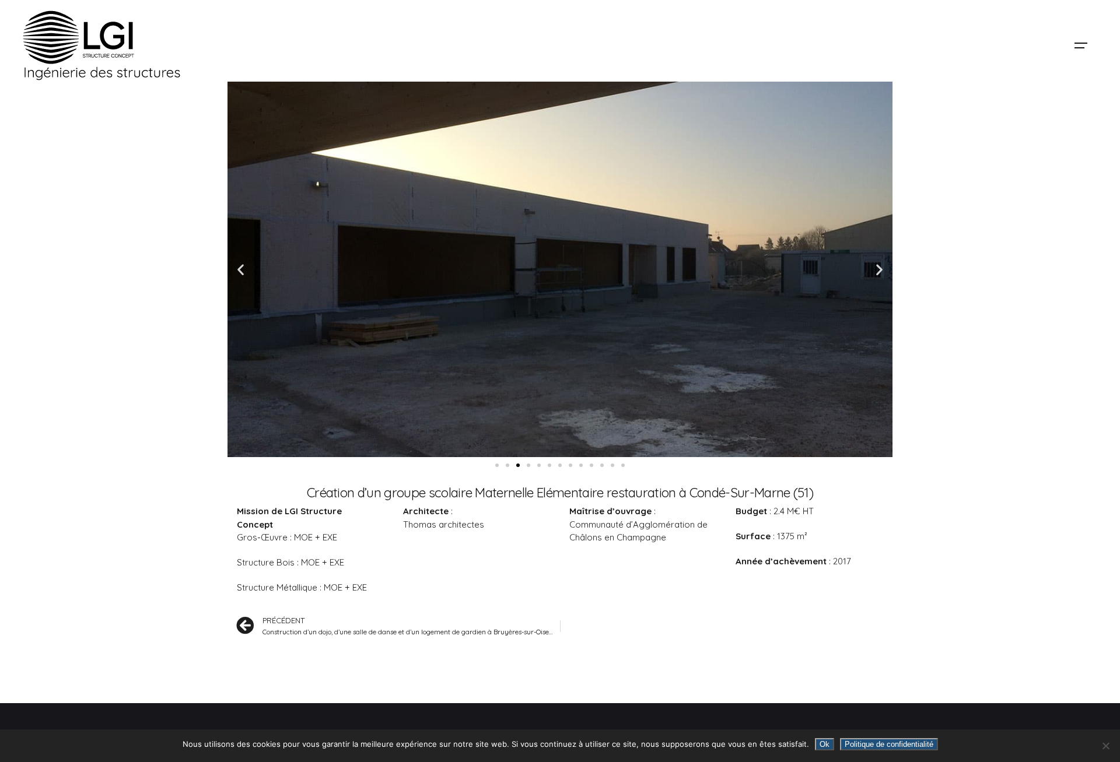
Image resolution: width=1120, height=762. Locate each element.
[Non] (1105, 746)
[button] (240, 269)
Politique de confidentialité (889, 744)
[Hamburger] (1081, 45)
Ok (825, 744)
